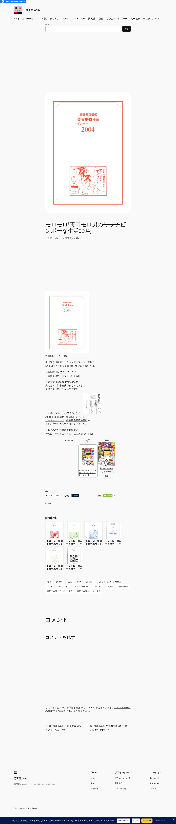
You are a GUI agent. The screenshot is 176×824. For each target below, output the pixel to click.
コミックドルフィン (74, 362)
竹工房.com (33, 10)
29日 (70, 582)
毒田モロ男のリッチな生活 (88, 591)
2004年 (59, 582)
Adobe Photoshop (67, 382)
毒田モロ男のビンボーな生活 (59, 591)
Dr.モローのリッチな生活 (110, 582)
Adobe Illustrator (54, 416)
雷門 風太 (69, 238)
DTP (68, 413)
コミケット (63, 586)
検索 (47, 24)
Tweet (67, 496)
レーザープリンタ (54, 420)
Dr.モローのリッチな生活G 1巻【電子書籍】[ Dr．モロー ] (87, 472)
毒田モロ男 (123, 586)
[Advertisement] (88, 56)
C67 (79, 582)
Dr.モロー (50, 365)
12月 (49, 582)
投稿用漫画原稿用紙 (76, 420)
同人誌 (79, 238)
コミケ (50, 586)
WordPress (32, 808)
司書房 (58, 362)
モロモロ (99, 586)
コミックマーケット (81, 586)
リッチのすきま (63, 433)
